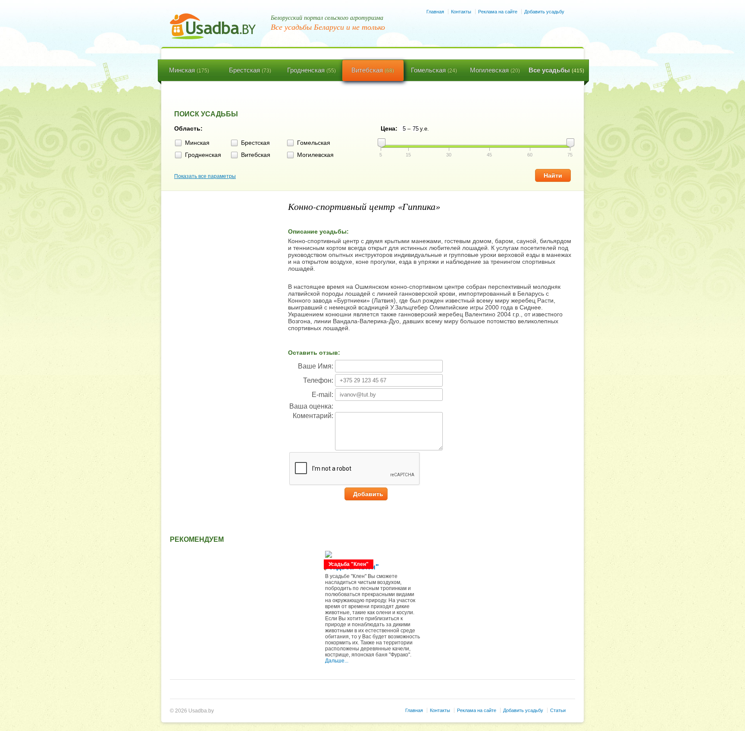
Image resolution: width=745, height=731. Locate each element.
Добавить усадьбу (544, 11)
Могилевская (495, 70)
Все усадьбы (556, 70)
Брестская (250, 70)
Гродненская (311, 70)
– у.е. (418, 128)
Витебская (372, 70)
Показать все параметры (205, 176)
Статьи (558, 710)
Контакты (461, 11)
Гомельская (434, 70)
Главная (435, 11)
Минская (189, 70)
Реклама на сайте (497, 11)
